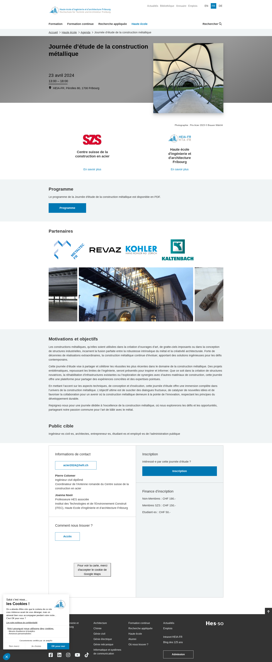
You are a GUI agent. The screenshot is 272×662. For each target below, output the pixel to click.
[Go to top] (268, 612)
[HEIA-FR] (80, 10)
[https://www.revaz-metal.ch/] (105, 249)
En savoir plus (92, 169)
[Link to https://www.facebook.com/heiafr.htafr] (51, 655)
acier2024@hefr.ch (75, 465)
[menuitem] (152, 6)
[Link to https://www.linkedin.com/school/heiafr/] (59, 655)
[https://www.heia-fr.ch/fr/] (179, 138)
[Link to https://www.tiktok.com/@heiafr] (87, 655)
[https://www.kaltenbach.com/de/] (177, 249)
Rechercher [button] (211, 23)
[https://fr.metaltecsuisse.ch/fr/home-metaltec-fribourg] (69, 249)
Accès (67, 536)
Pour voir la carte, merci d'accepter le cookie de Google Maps (92, 570)
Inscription (179, 471)
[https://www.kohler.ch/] (141, 249)
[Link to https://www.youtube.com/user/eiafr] (77, 655)
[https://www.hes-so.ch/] (214, 623)
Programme (67, 207)
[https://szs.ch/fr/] (92, 139)
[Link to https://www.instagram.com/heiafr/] (68, 655)
